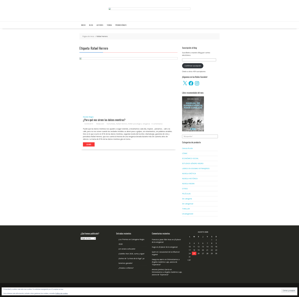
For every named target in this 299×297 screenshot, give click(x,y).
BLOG (91, 25)
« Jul (188, 260)
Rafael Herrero (121, 124)
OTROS (185, 188)
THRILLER (186, 209)
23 (216, 250)
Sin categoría (187, 199)
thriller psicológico (135, 124)
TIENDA (109, 25)
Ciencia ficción (187, 148)
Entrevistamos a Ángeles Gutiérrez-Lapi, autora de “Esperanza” (166, 262)
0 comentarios (157, 124)
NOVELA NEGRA (188, 183)
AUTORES (100, 25)
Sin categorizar (187, 204)
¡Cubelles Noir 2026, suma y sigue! (131, 254)
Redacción (100, 124)
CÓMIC (184, 153)
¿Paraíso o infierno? (126, 268)
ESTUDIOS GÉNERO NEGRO (192, 163)
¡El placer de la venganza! (168, 247)
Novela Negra (88, 117)
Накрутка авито (158, 259)
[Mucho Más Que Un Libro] (149, 9)
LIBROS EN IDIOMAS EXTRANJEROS (196, 168)
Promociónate (121, 25)
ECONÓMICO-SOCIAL (190, 158)
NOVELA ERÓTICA (189, 173)
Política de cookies (61, 293)
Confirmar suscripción (193, 66)
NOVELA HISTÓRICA (190, 178)
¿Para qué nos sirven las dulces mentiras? (104, 120)
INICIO (83, 25)
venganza (146, 124)
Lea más (88, 144)
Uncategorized (187, 214)
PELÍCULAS (186, 193)
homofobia (111, 124)
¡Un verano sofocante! (127, 249)
